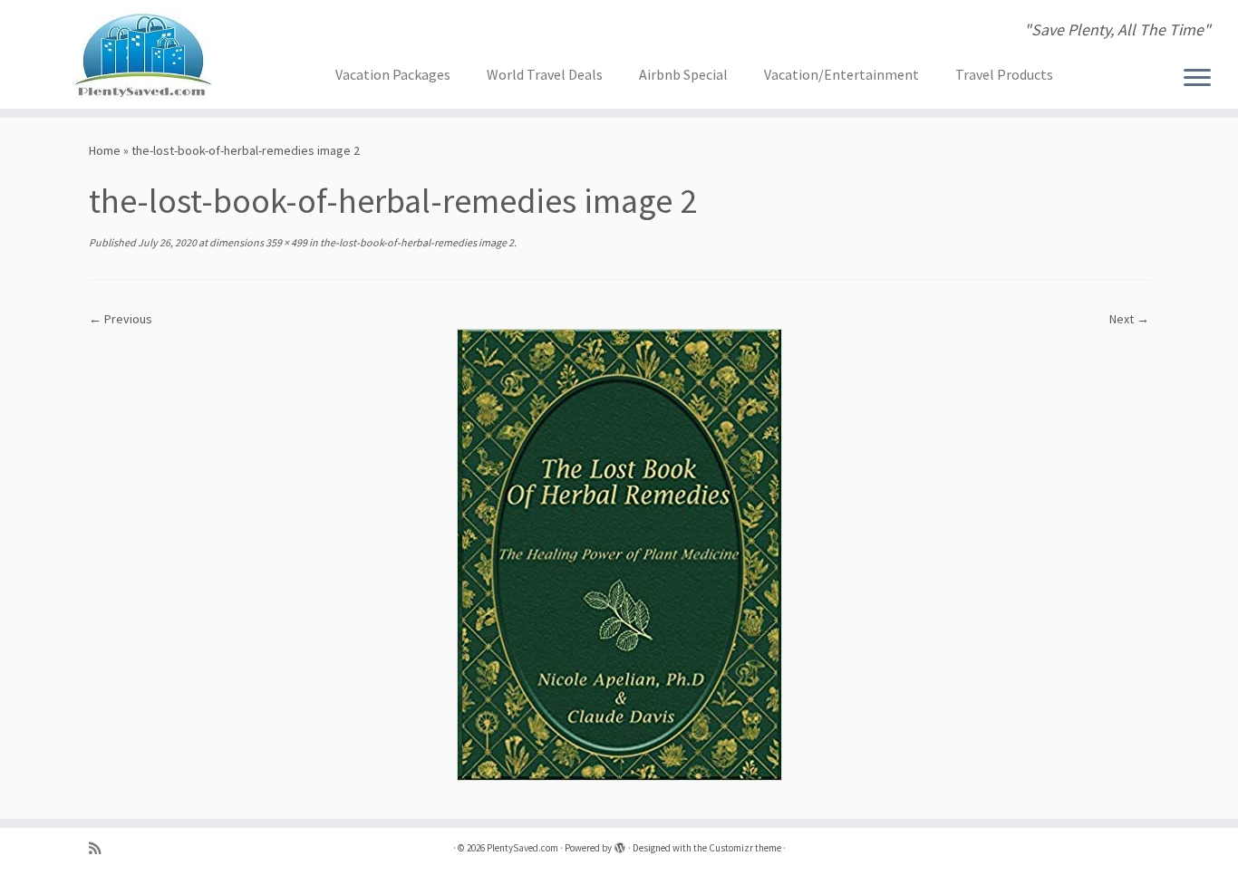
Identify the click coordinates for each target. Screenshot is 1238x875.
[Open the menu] (1197, 78)
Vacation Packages (392, 74)
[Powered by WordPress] (620, 844)
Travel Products (1004, 74)
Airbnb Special (683, 74)
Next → (1129, 319)
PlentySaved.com (522, 847)
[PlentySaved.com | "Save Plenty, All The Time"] (142, 54)
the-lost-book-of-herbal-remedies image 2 (416, 242)
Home (105, 150)
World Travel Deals (545, 74)
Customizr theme (745, 847)
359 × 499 (285, 242)
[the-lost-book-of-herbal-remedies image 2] (619, 553)
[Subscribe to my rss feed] (100, 848)
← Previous (120, 319)
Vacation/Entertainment (841, 74)
